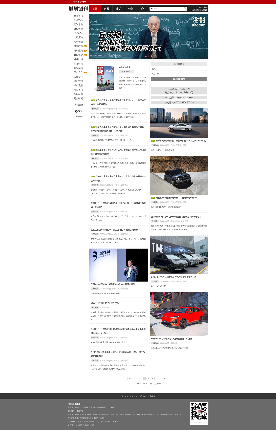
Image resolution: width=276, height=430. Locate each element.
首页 (95, 8)
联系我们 (151, 396)
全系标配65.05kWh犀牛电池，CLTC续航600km (169, 348)
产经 (130, 8)
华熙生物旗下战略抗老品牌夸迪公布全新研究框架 (113, 284)
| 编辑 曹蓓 (124, 135)
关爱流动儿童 (125, 67)
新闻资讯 (94, 308)
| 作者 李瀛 (174, 281)
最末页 (166, 378)
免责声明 (79, 411)
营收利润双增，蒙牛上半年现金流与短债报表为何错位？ (176, 217)
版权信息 (71, 411)
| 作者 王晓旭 (114, 135)
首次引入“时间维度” (158, 286)
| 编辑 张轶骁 (123, 109)
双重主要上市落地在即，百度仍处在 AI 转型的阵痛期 (114, 230)
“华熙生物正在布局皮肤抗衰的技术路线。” (107, 293)
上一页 (139, 378)
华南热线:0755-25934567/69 (179, 102)
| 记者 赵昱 (174, 145)
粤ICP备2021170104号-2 (110, 422)
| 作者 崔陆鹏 (175, 221)
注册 (205, 7)
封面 (106, 8)
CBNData (110, 407)
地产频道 (94, 109)
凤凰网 (85, 407)
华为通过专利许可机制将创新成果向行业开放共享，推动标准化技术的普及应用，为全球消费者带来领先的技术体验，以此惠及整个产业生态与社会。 (118, 316)
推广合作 (142, 396)
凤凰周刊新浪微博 (74, 407)
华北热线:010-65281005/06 (179, 97)
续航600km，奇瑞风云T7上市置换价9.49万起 (171, 339)
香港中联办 (101, 407)
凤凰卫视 (92, 407)
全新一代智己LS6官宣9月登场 (162, 150)
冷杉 (118, 8)
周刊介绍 (124, 396)
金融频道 (94, 135)
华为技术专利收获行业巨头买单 (105, 303)
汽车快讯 (155, 145)
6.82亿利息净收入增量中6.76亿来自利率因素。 (109, 342)
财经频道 (155, 221)
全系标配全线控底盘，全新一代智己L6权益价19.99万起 (181, 140)
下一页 (158, 378)
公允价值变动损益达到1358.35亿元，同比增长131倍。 (112, 140)
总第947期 (126, 71)
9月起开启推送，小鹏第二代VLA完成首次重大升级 (174, 277)
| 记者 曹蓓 (113, 109)
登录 (201, 7)
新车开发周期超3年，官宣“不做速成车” (166, 207)
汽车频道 (155, 202)
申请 (77, 404)
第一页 (131, 378)
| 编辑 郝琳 (182, 145)
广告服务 (133, 396)
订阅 (142, 8)
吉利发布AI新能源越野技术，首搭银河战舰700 (177, 197)
